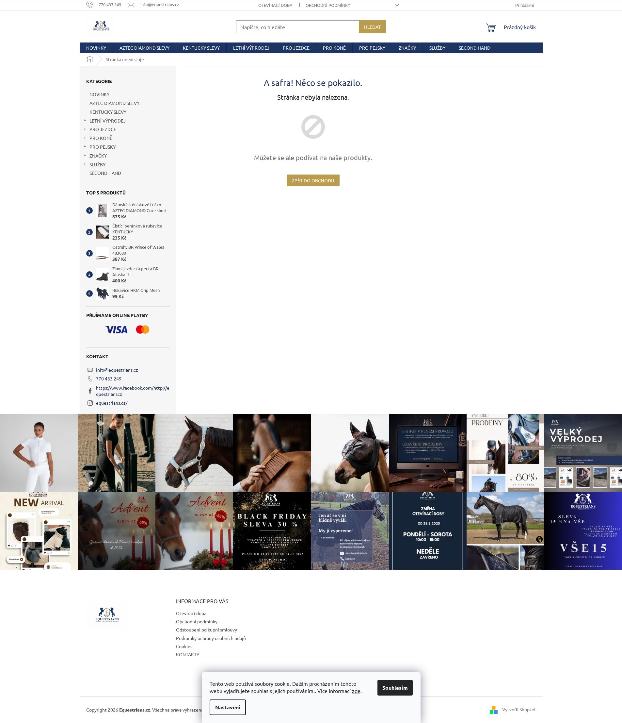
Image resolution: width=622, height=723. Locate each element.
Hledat (372, 27)
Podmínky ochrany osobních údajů (211, 638)
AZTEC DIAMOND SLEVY (114, 103)
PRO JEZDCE (102, 129)
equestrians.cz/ (111, 403)
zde (356, 690)
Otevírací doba (275, 5)
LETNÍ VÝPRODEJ (107, 121)
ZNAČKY (98, 156)
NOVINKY (99, 94)
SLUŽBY (97, 164)
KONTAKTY (187, 654)
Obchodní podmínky (328, 5)
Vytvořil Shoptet (519, 709)
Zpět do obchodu (313, 180)
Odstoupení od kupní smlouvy (206, 629)
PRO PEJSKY (102, 147)
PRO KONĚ (100, 138)
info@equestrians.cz (117, 370)
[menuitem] (96, 47)
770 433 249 (108, 378)
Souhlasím (395, 687)
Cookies (184, 646)
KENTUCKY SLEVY (107, 112)
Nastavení (227, 707)
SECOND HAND (105, 173)
